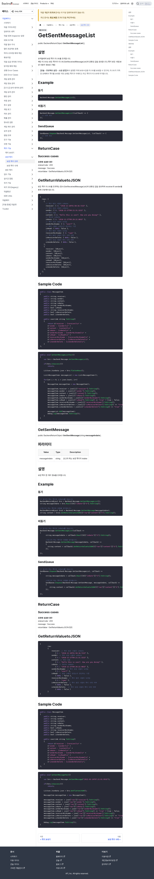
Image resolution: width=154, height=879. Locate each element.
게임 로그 (7, 109)
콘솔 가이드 (34, 3)
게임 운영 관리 (9, 79)
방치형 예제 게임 (10, 66)
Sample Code (133, 40)
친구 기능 (7, 140)
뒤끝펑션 (7, 191)
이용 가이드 (14, 860)
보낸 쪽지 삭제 (12, 166)
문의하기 (105, 864)
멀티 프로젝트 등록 (11, 49)
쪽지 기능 (7, 148)
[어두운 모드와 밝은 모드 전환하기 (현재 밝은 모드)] (132, 4)
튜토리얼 (7, 57)
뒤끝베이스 (6, 18)
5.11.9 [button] (114, 3)
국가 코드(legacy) (11, 187)
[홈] (40, 25)
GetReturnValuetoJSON (136, 37)
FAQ (52, 3)
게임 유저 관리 (9, 92)
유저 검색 (7, 131)
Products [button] (43, 3)
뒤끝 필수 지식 (9, 44)
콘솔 (57, 860)
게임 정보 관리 (9, 83)
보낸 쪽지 (9, 157)
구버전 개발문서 (16, 868)
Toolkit (5, 209)
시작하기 (26, 3)
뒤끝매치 (5, 200)
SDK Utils (8, 196)
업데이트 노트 (124, 3)
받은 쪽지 (9, 170)
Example (131, 16)
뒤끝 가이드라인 (10, 27)
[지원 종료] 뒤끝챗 (9, 204)
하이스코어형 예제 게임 (13, 53)
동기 (131, 19)
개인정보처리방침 (108, 860)
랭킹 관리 (7, 96)
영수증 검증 (8, 122)
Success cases (135, 33)
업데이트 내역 (9, 31)
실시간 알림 (8, 179)
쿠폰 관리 (7, 101)
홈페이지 (59, 856)
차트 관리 (7, 114)
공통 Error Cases (11, 70)
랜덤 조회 (7, 135)
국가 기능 (7, 183)
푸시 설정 (7, 105)
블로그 (58, 864)
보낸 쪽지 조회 (12, 161)
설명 (129, 12)
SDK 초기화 (8, 40)
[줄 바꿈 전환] (115, 355)
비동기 (132, 23)
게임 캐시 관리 (9, 127)
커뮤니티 (59, 868)
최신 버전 (53, 17)
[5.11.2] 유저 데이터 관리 (13, 88)
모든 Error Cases (11, 75)
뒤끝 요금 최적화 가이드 (13, 62)
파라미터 (131, 44)
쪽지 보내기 (9, 153)
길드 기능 (7, 174)
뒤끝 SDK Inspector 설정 (14, 36)
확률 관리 (7, 118)
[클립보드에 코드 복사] (120, 98)
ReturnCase (132, 30)
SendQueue (134, 26)
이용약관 (105, 856)
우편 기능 (7, 144)
